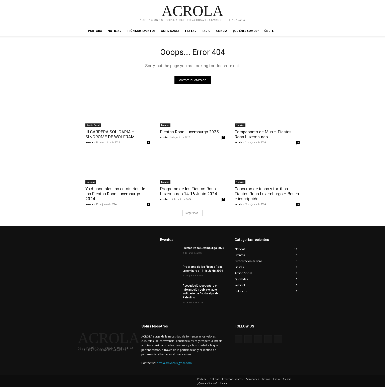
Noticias (114, 31)
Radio (206, 31)
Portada (95, 31)
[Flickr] (258, 339)
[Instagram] (268, 339)
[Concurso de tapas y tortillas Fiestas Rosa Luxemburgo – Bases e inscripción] (267, 167)
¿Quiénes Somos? (246, 31)
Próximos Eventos (141, 31)
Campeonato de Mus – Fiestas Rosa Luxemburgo (263, 134)
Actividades (170, 31)
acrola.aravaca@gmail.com (174, 363)
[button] (295, 31)
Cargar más (191, 213)
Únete (269, 31)
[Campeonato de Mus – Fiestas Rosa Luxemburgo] (267, 110)
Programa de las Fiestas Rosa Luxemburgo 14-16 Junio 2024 (188, 191)
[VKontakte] (278, 339)
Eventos (165, 125)
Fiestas (190, 31)
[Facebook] (248, 339)
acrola (89, 142)
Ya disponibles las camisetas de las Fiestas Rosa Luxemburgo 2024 (115, 193)
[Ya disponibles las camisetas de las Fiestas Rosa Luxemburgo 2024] (117, 167)
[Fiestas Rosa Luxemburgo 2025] (192, 110)
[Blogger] (238, 339)
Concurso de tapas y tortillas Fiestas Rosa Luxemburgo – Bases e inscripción (267, 193)
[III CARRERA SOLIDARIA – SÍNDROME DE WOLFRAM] (117, 110)
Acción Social (93, 125)
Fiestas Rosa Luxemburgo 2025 (189, 131)
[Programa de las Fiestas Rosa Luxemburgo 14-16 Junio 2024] (192, 167)
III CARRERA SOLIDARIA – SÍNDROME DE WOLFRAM (110, 134)
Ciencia (221, 31)
